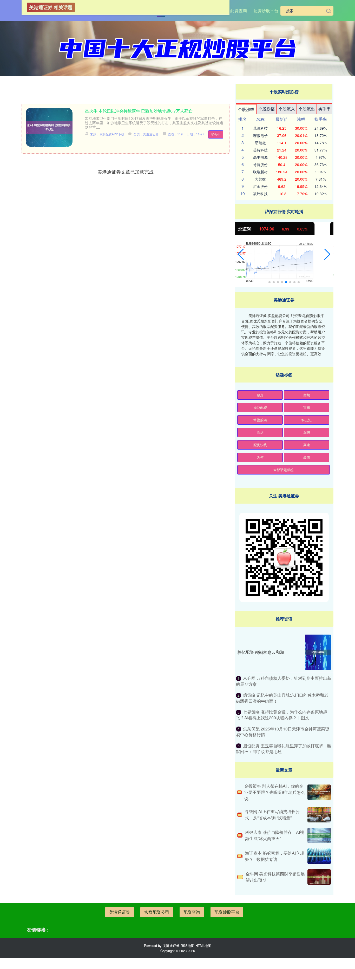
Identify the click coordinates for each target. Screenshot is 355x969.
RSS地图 (187, 945)
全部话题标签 (283, 469)
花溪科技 (260, 128)
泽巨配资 (260, 407)
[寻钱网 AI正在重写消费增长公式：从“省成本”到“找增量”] (319, 814)
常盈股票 (260, 419)
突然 (306, 394)
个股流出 (306, 109)
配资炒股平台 (265, 11)
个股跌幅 (266, 109)
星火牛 (215, 134)
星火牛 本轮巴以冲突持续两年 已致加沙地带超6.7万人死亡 (139, 111)
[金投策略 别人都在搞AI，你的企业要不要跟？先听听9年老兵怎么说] (319, 792)
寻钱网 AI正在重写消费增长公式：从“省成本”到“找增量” (272, 814)
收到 (260, 432)
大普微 (260, 179)
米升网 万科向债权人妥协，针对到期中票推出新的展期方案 (283, 681)
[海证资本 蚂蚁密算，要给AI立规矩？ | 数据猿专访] (319, 856)
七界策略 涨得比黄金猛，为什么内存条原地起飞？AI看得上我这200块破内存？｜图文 (281, 715)
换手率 (324, 109)
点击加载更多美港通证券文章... (125, 171)
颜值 (306, 457)
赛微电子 (260, 135)
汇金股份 (260, 186)
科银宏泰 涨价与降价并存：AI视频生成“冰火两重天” (274, 835)
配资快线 (260, 444)
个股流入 (286, 109)
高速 (306, 444)
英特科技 (260, 150)
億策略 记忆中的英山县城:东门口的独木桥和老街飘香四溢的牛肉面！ (282, 698)
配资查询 (238, 11)
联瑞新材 (260, 171)
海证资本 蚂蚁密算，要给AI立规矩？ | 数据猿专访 (274, 856)
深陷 (306, 432)
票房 (260, 394)
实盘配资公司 (156, 912)
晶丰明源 (260, 157)
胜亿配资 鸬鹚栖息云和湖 (260, 652)
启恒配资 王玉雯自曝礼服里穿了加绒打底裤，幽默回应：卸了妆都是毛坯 (283, 748)
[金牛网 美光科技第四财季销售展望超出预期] (319, 877)
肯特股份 (260, 164)
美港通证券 (119, 912)
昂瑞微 (260, 142)
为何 (260, 457)
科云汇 (306, 419)
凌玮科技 (260, 193)
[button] (240, 254)
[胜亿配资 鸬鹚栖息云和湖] (318, 652)
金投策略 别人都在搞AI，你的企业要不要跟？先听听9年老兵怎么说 (274, 792)
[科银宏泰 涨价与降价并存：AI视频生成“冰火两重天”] (319, 835)
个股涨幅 (246, 109)
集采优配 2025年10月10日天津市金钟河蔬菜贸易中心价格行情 (282, 731)
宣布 (306, 407)
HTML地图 (203, 945)
